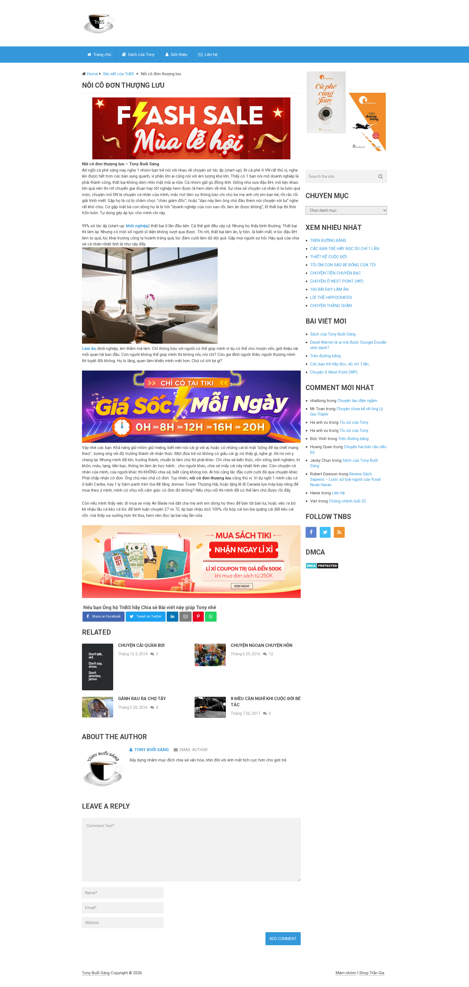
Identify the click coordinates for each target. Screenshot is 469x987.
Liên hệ (210, 54)
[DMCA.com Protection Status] (322, 567)
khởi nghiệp (137, 225)
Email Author (194, 749)
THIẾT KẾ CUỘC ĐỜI (328, 256)
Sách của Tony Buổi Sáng (333, 334)
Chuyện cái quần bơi (141, 645)
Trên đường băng (325, 355)
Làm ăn (89, 348)
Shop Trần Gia (371, 972)
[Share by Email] (185, 617)
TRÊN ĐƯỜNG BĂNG (328, 240)
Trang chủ (101, 54)
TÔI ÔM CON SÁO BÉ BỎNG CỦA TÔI (343, 264)
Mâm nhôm (346, 972)
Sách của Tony (140, 54)
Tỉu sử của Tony (354, 422)
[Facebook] (311, 532)
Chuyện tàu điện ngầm (357, 400)
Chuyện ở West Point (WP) (333, 372)
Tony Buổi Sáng (151, 749)
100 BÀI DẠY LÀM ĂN (329, 289)
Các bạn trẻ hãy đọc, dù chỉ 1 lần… (340, 364)
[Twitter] (325, 532)
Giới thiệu (178, 54)
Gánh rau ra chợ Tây (142, 698)
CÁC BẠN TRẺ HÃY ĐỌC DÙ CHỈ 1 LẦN (344, 248)
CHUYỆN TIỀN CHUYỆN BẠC (335, 273)
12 (271, 654)
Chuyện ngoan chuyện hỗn (261, 645)
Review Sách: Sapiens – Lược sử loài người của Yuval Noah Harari (345, 479)
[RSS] (339, 532)
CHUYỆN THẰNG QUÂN (331, 305)
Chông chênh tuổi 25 (347, 501)
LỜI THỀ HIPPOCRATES (331, 297)
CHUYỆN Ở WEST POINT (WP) (336, 281)
